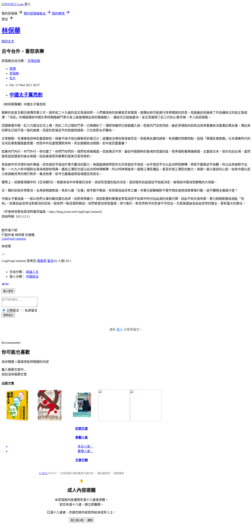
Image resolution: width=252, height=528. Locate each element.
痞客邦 (41, 261)
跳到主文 (8, 41)
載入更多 (8, 291)
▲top (5, 283)
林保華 (11, 30)
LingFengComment (14, 238)
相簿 (12, 68)
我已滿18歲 (76, 520)
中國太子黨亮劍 (26, 94)
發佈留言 (8, 315)
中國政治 (32, 276)
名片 (12, 78)
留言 (50, 261)
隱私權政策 (103, 473)
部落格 (14, 73)
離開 (90, 520)
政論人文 (32, 272)
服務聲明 (119, 473)
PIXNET (52, 473)
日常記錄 (34, 61)
